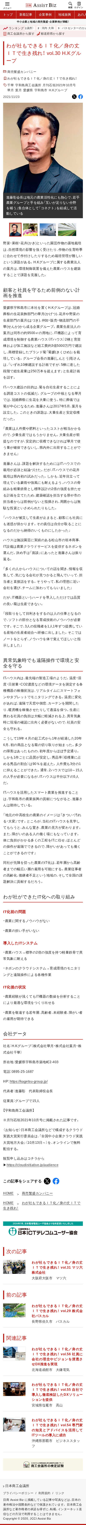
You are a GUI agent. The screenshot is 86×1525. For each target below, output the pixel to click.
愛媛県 (28, 90)
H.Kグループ (58, 90)
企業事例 (45, 14)
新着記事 (25, 14)
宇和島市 (40, 90)
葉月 (18, 90)
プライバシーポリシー (18, 1493)
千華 (10, 85)
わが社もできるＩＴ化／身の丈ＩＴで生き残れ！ (42, 78)
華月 (10, 90)
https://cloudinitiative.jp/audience (33, 1165)
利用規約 (44, 1493)
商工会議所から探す (20, 33)
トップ (8, 14)
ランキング (16, 28)
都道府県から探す (53, 33)
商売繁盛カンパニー (22, 71)
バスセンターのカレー (63, 28)
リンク (59, 1493)
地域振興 (64, 14)
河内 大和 (35, 28)
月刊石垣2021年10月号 (59, 85)
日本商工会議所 (17, 1486)
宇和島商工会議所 (28, 85)
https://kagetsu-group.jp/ (29, 1081)
